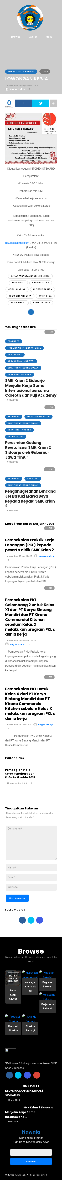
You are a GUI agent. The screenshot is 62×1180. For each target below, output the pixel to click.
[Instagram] (39, 920)
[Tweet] (40, 103)
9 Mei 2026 (12, 400)
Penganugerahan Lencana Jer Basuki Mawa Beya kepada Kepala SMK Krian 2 (30, 499)
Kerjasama (15, 355)
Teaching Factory (19, 374)
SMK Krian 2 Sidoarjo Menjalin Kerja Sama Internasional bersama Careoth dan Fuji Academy (30, 388)
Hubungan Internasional (24, 348)
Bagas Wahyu (17, 89)
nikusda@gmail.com (17, 242)
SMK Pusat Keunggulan (23, 368)
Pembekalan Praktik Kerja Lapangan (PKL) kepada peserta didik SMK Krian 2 (29, 544)
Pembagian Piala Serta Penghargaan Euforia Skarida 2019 (20, 774)
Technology (16, 436)
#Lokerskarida (42, 289)
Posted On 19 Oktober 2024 (21, 640)
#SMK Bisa (45, 296)
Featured (14, 341)
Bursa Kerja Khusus (21, 71)
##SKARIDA (18, 283)
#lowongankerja (20, 296)
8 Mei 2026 (12, 462)
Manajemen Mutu (38, 417)
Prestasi (33, 478)
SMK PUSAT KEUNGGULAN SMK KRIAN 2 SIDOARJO (24, 1090)
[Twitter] (31, 920)
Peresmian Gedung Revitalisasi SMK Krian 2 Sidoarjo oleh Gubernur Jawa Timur (28, 450)
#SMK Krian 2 (41, 303)
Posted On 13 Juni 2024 (19, 724)
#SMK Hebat (18, 303)
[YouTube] (36, 1075)
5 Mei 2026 (12, 510)
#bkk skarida (17, 289)
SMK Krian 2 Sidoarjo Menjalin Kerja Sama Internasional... (29, 1112)
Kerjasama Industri (21, 361)
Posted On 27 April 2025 (19, 556)
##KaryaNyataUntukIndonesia (30, 276)
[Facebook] (22, 920)
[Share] (23, 103)
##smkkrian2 (40, 283)
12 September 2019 (17, 783)
